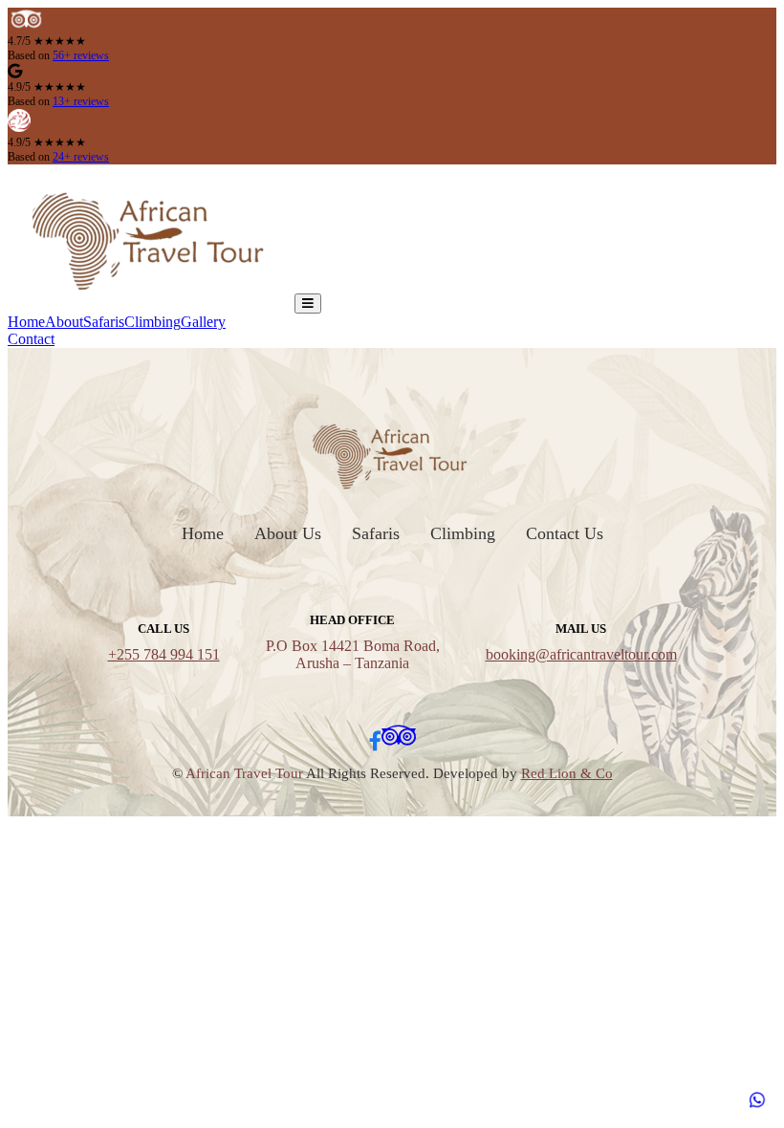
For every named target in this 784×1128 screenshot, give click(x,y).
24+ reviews (81, 156)
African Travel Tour (244, 773)
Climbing (152, 322)
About (64, 322)
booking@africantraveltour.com (581, 654)
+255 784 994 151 (164, 654)
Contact (31, 339)
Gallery (203, 322)
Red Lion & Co (567, 773)
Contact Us (564, 533)
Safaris (103, 322)
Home (26, 322)
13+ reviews (81, 101)
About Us (287, 533)
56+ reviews (81, 55)
